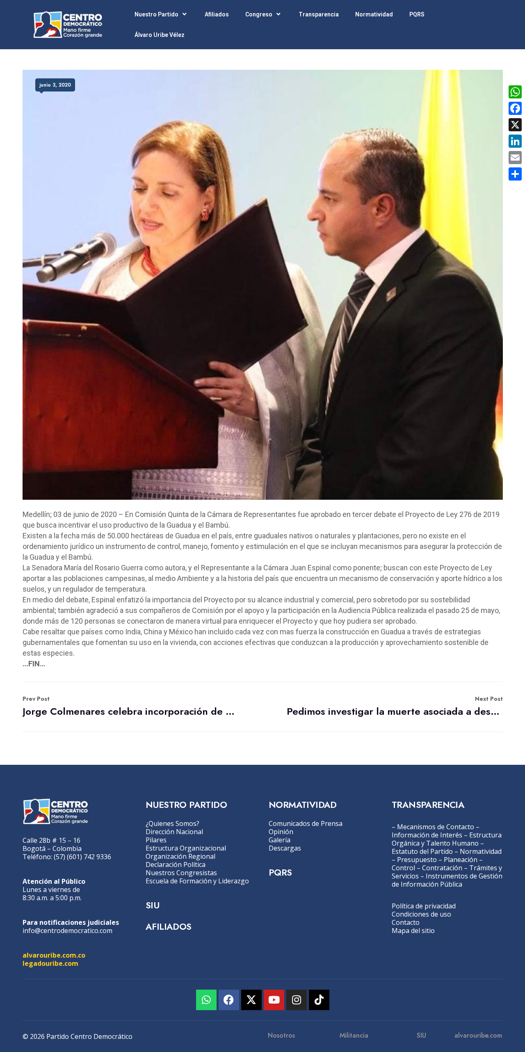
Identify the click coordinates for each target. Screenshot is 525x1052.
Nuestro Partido (156, 14)
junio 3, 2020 (55, 85)
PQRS (417, 14)
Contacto (406, 922)
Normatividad (374, 14)
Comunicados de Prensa (305, 823)
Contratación (442, 867)
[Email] (515, 157)
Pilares (156, 839)
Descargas (285, 848)
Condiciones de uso (421, 914)
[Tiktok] (319, 1000)
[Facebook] (229, 1000)
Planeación (460, 859)
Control (403, 867)
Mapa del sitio (413, 930)
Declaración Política (175, 864)
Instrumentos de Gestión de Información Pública (447, 880)
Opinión (281, 831)
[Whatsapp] (206, 1000)
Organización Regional (180, 856)
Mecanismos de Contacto (435, 826)
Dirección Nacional (174, 831)
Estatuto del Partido (422, 851)
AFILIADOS (169, 926)
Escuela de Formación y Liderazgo (197, 880)
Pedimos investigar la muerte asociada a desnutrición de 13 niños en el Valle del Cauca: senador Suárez (395, 706)
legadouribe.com (50, 963)
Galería (279, 839)
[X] (515, 125)
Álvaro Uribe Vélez (160, 35)
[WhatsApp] (515, 92)
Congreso (258, 14)
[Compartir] (515, 174)
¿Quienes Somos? (172, 823)
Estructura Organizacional (186, 848)
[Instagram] (296, 1000)
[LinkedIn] (515, 141)
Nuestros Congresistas (181, 872)
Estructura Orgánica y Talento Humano (447, 839)
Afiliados (217, 14)
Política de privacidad (424, 905)
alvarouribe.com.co (54, 955)
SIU (152, 905)
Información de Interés (427, 834)
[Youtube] (274, 1000)
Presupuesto (417, 859)
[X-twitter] (251, 1000)
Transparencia (319, 14)
